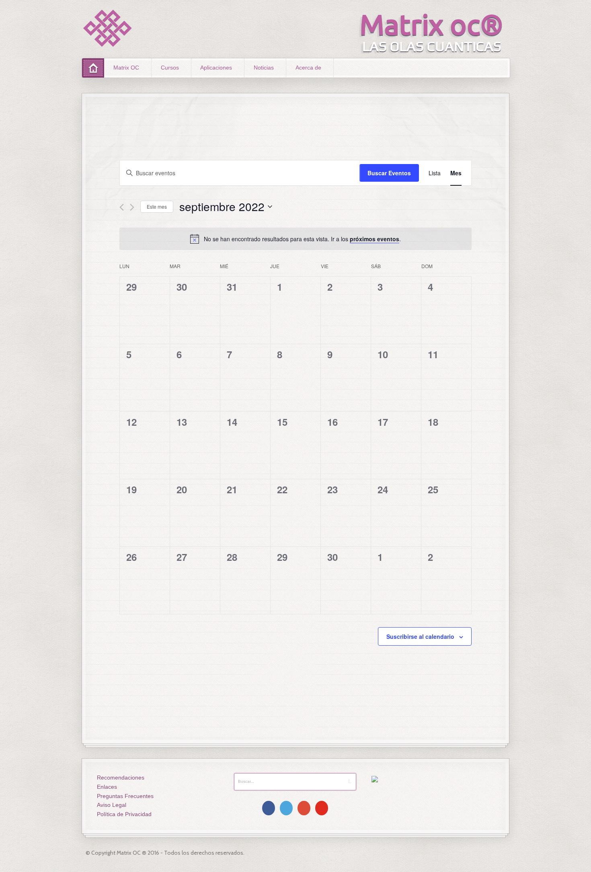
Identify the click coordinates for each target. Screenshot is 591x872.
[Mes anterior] (121, 207)
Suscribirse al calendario (420, 636)
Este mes (157, 206)
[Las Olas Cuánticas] (108, 28)
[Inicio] (93, 68)
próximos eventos (374, 239)
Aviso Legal (111, 805)
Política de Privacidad (124, 814)
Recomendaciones (120, 777)
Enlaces (107, 787)
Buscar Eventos (389, 173)
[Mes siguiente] (132, 207)
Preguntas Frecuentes (125, 796)
